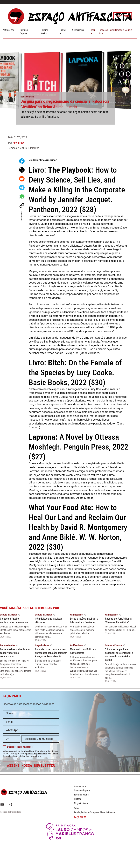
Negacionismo (27, 96)
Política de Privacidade (10, 812)
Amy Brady (18, 142)
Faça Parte (122, 15)
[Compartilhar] (19, 615)
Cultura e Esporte (8, 614)
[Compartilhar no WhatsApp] (22, 196)
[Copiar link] (22, 205)
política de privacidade (23, 751)
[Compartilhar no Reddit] (22, 178)
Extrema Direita (7, 645)
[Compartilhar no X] (22, 170)
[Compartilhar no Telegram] (22, 187)
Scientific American (45, 160)
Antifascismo (76, 614)
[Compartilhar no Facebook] (22, 161)
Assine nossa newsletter (31, 765)
